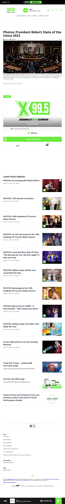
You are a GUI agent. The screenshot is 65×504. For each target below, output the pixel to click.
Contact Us (6, 436)
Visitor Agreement (49, 479)
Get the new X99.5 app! (13, 379)
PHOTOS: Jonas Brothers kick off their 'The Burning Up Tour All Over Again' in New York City (21, 255)
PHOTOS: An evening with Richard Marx (21, 180)
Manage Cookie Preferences (9, 482)
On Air (28, 15)
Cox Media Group (10, 479)
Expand (6, 39)
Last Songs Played (20, 15)
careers (36, 480)
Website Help (7, 470)
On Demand (41, 15)
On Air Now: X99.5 (32, 124)
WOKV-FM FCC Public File (10, 449)
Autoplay (14, 39)
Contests (34, 15)
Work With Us (7, 439)
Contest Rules (7, 442)
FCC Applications (8, 452)
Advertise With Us (8, 462)
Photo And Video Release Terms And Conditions (17, 455)
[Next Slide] (57, 61)
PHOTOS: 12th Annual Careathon (18, 198)
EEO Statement (7, 445)
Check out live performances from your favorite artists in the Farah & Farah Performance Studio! (21, 397)
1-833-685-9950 (33, 139)
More (47, 15)
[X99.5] (32, 2)
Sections (4, 2)
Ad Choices (26, 480)
